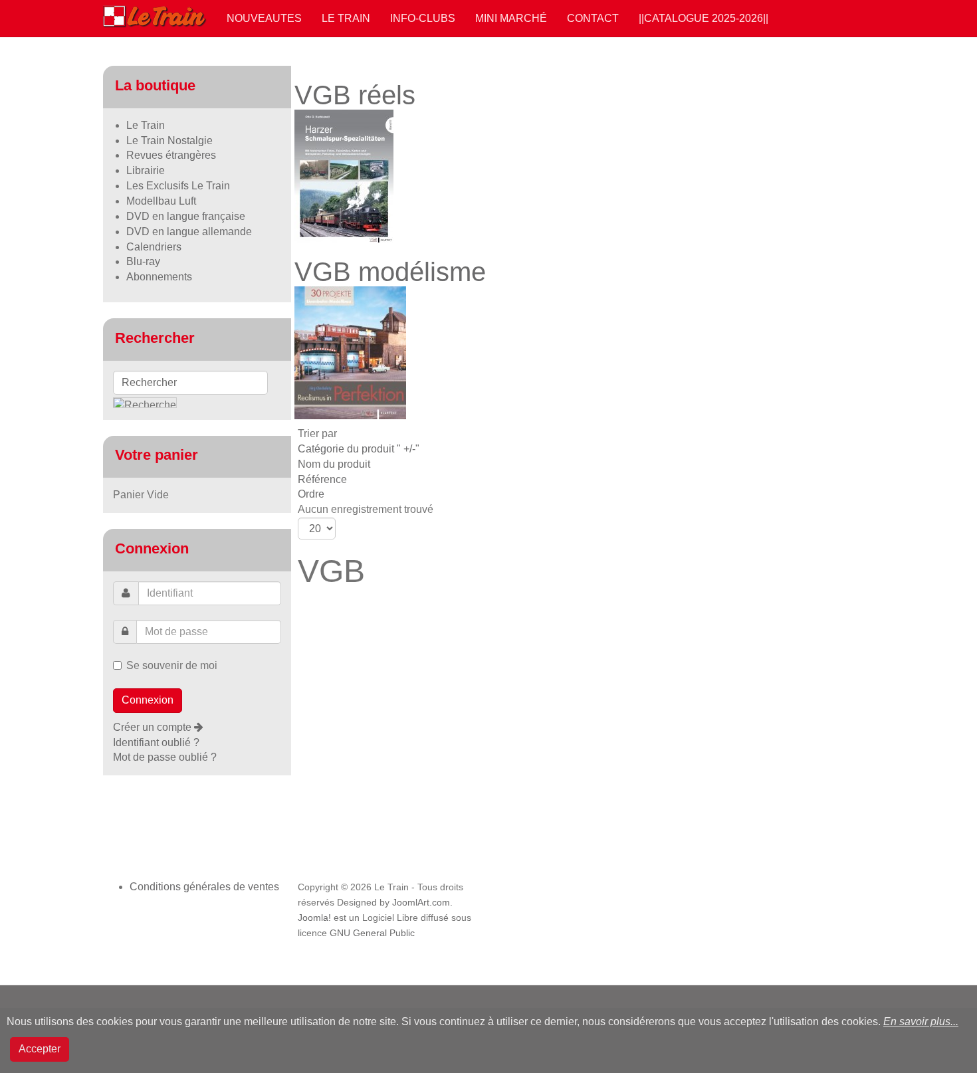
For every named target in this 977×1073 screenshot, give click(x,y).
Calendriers (153, 246)
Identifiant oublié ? (156, 742)
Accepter (39, 1048)
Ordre (311, 494)
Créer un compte (153, 727)
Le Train (346, 18)
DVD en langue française (185, 216)
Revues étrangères (171, 155)
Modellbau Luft (161, 201)
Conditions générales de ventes (204, 886)
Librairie (145, 170)
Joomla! (314, 918)
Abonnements (159, 276)
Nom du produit (334, 464)
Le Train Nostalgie (169, 140)
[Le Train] (155, 14)
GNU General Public (372, 933)
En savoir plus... (920, 1021)
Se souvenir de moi (171, 665)
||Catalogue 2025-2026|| (703, 18)
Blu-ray (143, 261)
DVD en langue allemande (189, 231)
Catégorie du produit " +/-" (358, 448)
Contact (593, 18)
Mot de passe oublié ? (165, 757)
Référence (322, 479)
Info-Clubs (422, 18)
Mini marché (511, 18)
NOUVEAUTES (264, 18)
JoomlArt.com (421, 903)
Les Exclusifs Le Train (178, 185)
